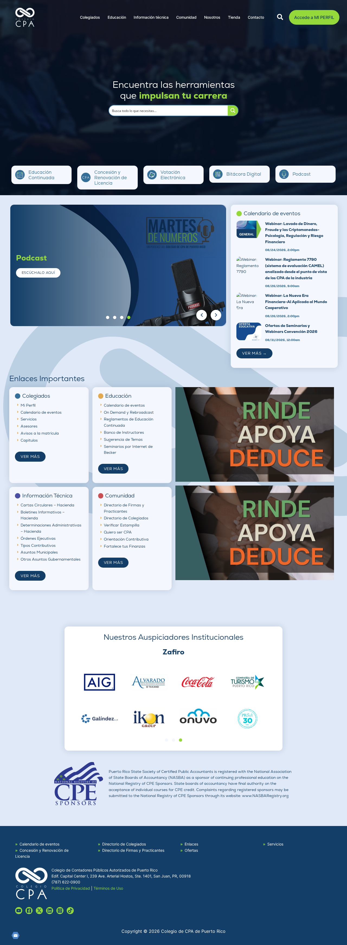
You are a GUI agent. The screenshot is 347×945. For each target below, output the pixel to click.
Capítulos (29, 440)
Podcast (302, 174)
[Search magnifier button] (233, 110)
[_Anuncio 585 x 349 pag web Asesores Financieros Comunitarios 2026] (254, 434)
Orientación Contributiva (126, 539)
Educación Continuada (41, 175)
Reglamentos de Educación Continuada (128, 422)
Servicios (29, 419)
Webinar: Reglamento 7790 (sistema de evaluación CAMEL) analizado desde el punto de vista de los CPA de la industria (296, 268)
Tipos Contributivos (38, 545)
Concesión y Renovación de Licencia (110, 177)
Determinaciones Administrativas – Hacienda (51, 528)
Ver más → (254, 353)
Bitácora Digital (243, 174)
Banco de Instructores (124, 432)
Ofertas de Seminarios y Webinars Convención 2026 (291, 328)
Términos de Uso (108, 888)
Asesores (29, 426)
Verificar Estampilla (121, 525)
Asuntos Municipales (39, 552)
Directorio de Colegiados (126, 518)
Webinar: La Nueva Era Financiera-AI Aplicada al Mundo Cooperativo (296, 301)
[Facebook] (29, 910)
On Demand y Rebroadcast (129, 412)
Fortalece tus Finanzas (124, 546)
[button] (280, 18)
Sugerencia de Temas (123, 439)
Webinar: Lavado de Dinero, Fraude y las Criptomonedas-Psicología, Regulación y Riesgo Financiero (294, 232)
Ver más (30, 456)
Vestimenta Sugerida (193, 292)
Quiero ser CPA (118, 532)
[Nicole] (39, 910)
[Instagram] (59, 910)
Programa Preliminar (192, 281)
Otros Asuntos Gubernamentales (51, 559)
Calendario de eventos (41, 412)
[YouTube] (18, 910)
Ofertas (191, 850)
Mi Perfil (28, 405)
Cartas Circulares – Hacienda (47, 505)
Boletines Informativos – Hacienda (43, 515)
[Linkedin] (49, 910)
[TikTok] (70, 910)
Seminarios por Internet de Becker (128, 449)
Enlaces (191, 844)
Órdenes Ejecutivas (38, 538)
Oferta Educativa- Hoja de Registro (176, 270)
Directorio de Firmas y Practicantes (124, 508)
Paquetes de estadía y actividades (179, 260)
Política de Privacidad (71, 888)
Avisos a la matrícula (40, 433)
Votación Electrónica (172, 175)
